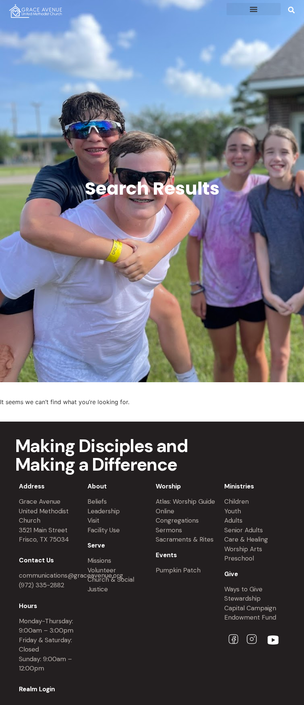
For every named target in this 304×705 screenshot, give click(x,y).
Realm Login (37, 689)
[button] (254, 9)
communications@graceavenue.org (71, 575)
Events (166, 555)
